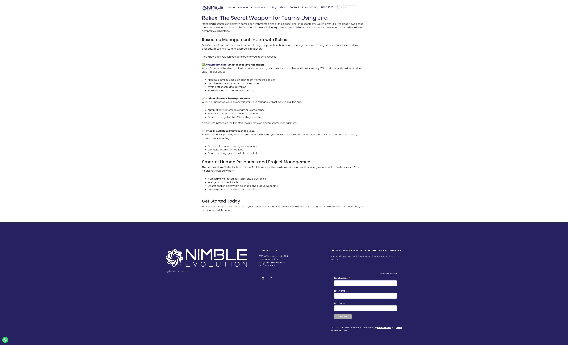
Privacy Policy (310, 7)
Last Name (339, 303)
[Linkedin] (262, 278)
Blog (273, 7)
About (283, 7)
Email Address (342, 278)
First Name (339, 290)
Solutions (260, 7)
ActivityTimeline (215, 64)
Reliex (299, 27)
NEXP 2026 (327, 7)
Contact (294, 7)
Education (243, 7)
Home (231, 7)
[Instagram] (270, 278)
